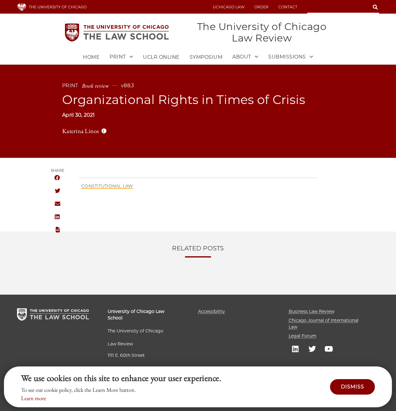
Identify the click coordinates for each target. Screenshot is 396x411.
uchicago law (228, 7)
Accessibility (211, 311)
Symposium (206, 57)
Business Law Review (311, 311)
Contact (287, 7)
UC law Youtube (329, 348)
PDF (57, 230)
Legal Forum (302, 336)
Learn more (33, 398)
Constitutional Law (107, 186)
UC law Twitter (312, 348)
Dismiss (352, 387)
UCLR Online (161, 57)
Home (91, 57)
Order (261, 7)
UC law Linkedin (295, 348)
